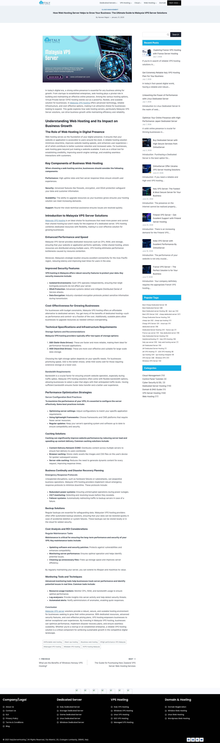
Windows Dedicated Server (72, 722)
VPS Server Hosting (151, 393)
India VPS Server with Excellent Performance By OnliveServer (165, 244)
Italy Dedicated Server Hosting (155, 336)
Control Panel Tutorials (152, 379)
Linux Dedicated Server (70, 718)
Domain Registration (177, 707)
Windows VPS (162, 358)
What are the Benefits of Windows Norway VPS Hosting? (61, 662)
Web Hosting (148, 396)
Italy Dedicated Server (70, 707)
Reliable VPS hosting (72, 647)
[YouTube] (202, 740)
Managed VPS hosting (52, 647)
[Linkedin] (197, 740)
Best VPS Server (150, 314)
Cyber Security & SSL (152, 382)
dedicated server (150, 327)
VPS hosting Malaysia (91, 647)
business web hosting (89, 642)
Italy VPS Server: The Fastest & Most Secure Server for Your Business (167, 192)
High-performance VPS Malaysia (112, 642)
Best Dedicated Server (152, 308)
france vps (171, 330)
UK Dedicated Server (151, 345)
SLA (7, 714)
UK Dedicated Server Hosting (154, 348)
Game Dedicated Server (71, 714)
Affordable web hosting (53, 642)
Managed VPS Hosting (123, 722)
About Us (10, 707)
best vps (173, 311)
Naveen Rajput (103, 17)
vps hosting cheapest (165, 355)
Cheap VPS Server (150, 323)
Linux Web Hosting (176, 714)
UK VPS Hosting (149, 351)
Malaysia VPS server (54, 611)
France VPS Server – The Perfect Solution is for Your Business (165, 270)
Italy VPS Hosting (168, 339)
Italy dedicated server (169, 333)
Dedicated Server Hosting (153, 330)
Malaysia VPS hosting (80, 103)
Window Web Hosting (177, 710)
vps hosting (148, 355)
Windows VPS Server (151, 361)
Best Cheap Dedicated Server (154, 305)
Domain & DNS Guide (152, 389)
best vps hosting (71, 642)
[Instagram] (193, 740)
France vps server (150, 333)
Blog (8, 726)
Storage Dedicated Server (71, 710)
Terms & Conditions (14, 722)
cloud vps (166, 323)
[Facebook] (189, 740)
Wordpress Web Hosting (179, 718)
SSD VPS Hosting (121, 718)
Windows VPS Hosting (123, 710)
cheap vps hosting (163, 320)
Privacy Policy (12, 718)
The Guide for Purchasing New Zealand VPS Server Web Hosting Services (115, 662)
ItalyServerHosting (150, 339)
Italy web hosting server (168, 342)
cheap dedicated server (169, 314)
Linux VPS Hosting (121, 714)
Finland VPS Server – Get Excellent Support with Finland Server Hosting (167, 218)
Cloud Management (110, 9)
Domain (162, 3)
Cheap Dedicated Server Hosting (156, 317)
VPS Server (148, 358)
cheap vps (148, 320)
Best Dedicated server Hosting (155, 311)
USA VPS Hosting (165, 351)
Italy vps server (149, 342)
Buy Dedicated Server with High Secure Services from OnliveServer (165, 143)
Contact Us (11, 710)
